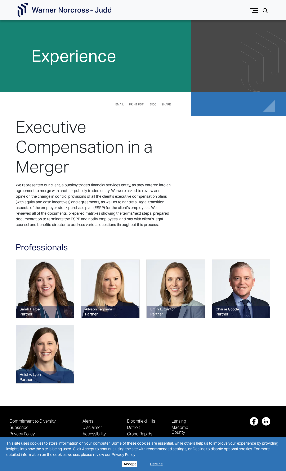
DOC (153, 104)
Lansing (178, 421)
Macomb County (179, 430)
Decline (156, 464)
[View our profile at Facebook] (254, 421)
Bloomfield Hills (141, 421)
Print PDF (136, 104)
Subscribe (18, 427)
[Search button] (265, 10)
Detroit (133, 427)
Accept (130, 464)
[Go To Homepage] (64, 10)
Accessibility (94, 433)
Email (119, 104)
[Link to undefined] (45, 289)
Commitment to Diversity (32, 421)
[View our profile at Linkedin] (266, 421)
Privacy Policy (123, 454)
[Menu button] (253, 10)
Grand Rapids (139, 433)
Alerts (87, 421)
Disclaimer (92, 427)
